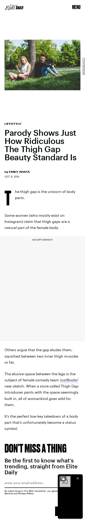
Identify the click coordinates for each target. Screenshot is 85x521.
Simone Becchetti (83, 66)
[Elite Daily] (14, 7)
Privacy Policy (26, 493)
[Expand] (62, 478)
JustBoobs (69, 380)
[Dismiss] (77, 478)
